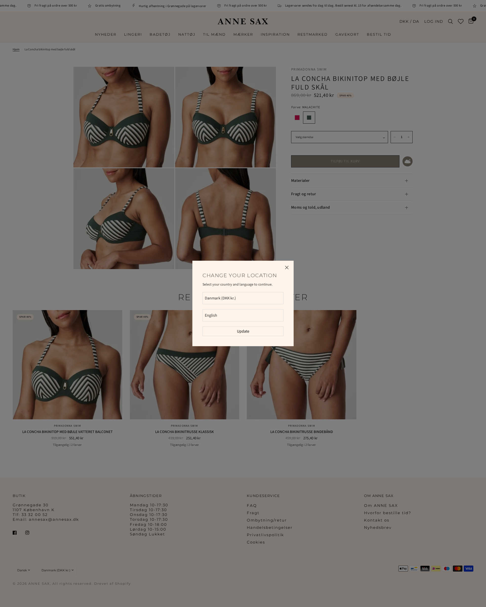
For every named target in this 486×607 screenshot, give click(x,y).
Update (243, 331)
